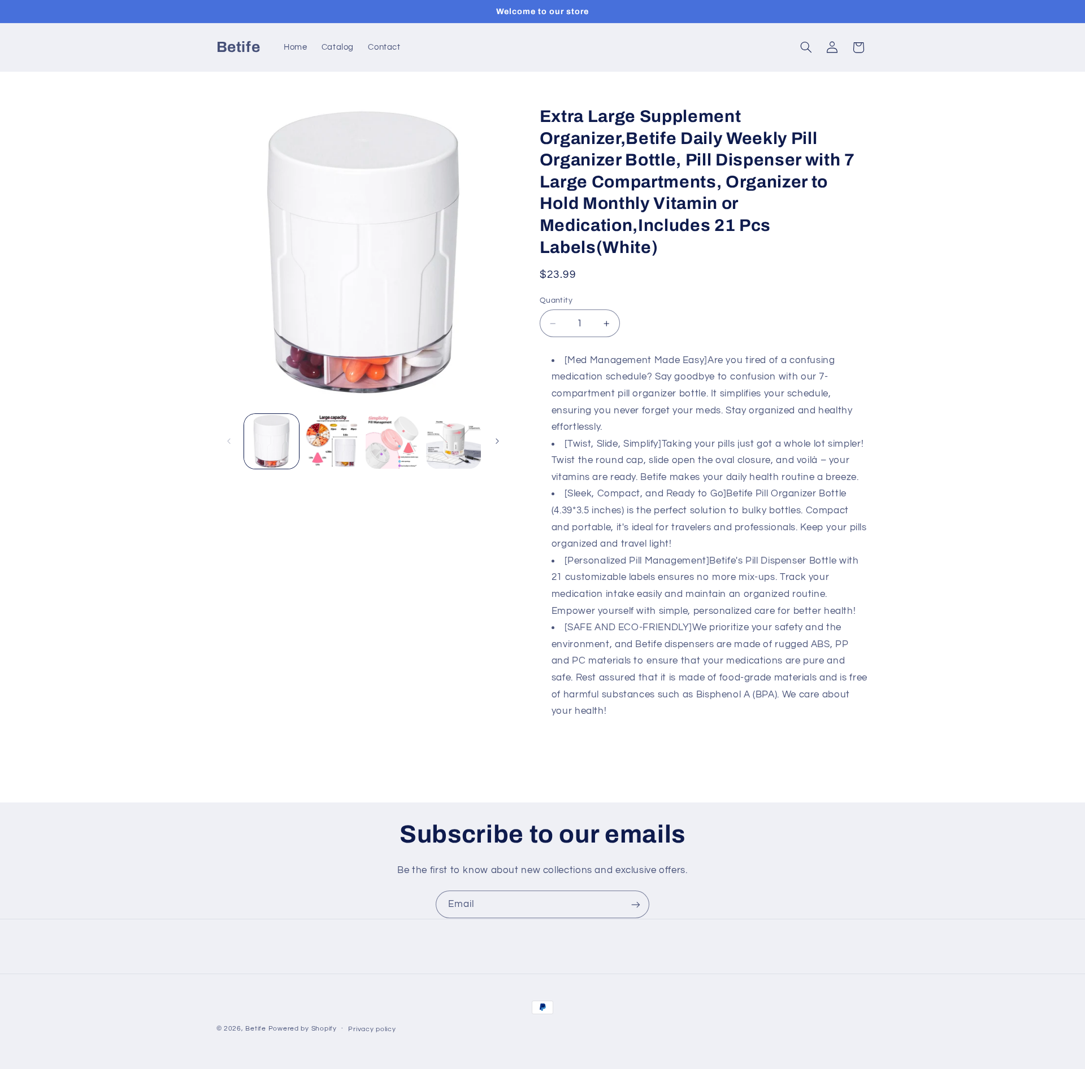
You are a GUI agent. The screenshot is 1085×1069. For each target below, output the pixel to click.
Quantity (556, 300)
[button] (806, 47)
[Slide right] (497, 441)
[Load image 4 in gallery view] (453, 441)
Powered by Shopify (302, 1029)
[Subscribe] (636, 904)
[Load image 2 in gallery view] (332, 441)
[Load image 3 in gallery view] (393, 441)
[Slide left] (228, 441)
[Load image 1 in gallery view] (271, 441)
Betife (255, 1029)
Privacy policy (372, 1029)
